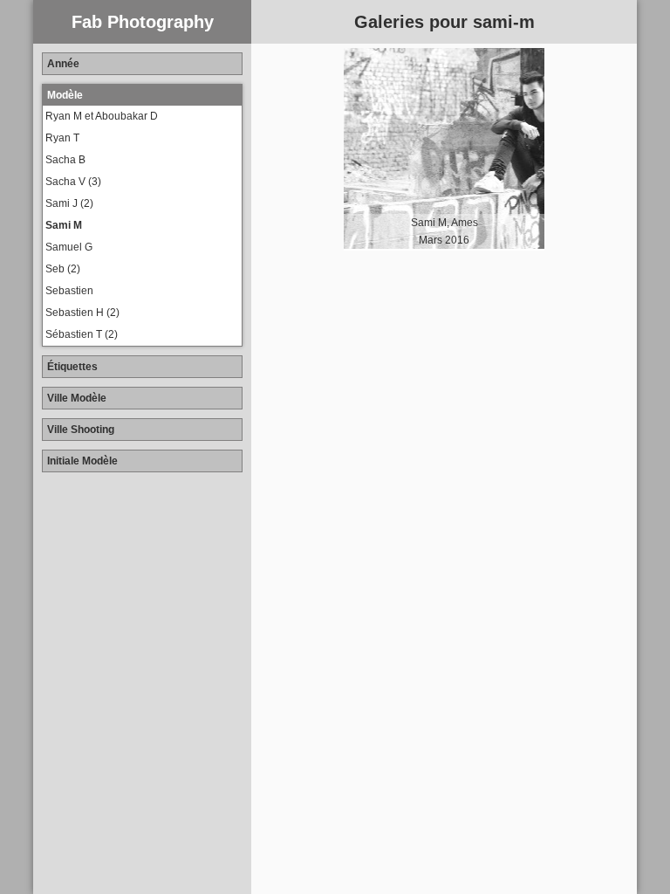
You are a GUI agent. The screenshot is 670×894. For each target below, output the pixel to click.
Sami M (63, 225)
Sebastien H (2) (82, 312)
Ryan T (62, 138)
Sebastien (69, 291)
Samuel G (68, 247)
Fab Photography (143, 21)
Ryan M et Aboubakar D (101, 116)
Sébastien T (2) (81, 334)
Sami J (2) (69, 203)
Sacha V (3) (73, 181)
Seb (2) (62, 269)
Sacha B (65, 160)
